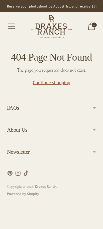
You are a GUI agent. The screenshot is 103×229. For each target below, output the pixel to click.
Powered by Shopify (23, 194)
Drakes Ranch (45, 187)
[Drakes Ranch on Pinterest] (10, 174)
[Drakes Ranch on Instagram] (18, 174)
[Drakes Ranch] (51, 26)
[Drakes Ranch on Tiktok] (26, 174)
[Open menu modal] (11, 26)
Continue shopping (51, 83)
